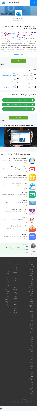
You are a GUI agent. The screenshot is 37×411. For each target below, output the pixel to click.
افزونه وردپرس (15, 288)
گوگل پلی (14, 83)
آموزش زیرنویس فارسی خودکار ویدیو (31, 273)
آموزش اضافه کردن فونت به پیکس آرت (31, 316)
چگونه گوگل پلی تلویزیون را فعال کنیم (31, 304)
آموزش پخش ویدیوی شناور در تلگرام (31, 376)
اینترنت (3, 75)
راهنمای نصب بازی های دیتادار (7, 293)
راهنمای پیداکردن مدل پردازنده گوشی (7, 302)
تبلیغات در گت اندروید (15, 312)
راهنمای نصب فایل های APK (7, 271)
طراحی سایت (15, 297)
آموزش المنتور (18, 117)
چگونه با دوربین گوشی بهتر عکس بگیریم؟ (31, 388)
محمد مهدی (25, 245)
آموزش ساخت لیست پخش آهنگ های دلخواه (31, 364)
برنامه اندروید (9, 75)
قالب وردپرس (15, 284)
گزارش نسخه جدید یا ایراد (10, 88)
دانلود (18, 61)
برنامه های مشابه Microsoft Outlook (18, 154)
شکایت (26, 253)
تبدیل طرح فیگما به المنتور (15, 304)
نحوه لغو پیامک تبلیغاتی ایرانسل (31, 283)
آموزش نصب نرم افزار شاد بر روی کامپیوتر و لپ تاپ (31, 332)
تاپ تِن (7, 319)
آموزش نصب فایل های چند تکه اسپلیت (7, 282)
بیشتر (2, 154)
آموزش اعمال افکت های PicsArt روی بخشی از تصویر (31, 349)
